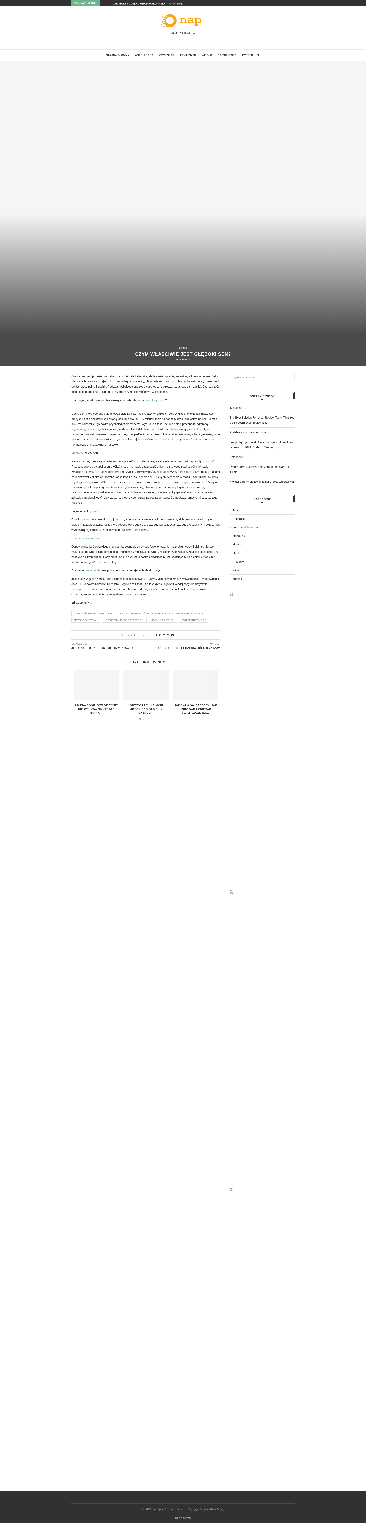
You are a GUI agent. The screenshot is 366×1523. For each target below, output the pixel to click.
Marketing (239, 535)
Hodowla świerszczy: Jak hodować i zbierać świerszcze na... (195, 709)
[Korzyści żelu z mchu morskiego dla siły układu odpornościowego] (146, 685)
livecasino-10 (238, 407)
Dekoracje (239, 518)
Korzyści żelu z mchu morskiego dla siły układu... (146, 709)
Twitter (247, 55)
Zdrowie (183, 347)
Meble (236, 553)
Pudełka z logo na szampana (248, 432)
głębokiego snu (155, 400)
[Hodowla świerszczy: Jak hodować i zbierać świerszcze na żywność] (195, 685)
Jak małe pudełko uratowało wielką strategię (148, 3)
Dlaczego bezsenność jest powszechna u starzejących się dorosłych (161, 613)
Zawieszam (166, 55)
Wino (236, 570)
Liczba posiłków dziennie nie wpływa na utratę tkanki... (96, 709)
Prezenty (238, 561)
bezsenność (93, 570)
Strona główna (117, 55)
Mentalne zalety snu (163, 620)
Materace (238, 544)
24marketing (216, 1509)
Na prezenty (227, 55)
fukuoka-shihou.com (245, 527)
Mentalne (77, 453)
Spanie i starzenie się (193, 620)
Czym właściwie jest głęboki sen (93, 613)
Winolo (207, 55)
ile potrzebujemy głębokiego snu (124, 620)
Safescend (236, 457)
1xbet (236, 510)
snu (95, 511)
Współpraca (144, 55)
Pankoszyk (188, 55)
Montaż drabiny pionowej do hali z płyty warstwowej (262, 481)
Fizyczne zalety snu (86, 620)
